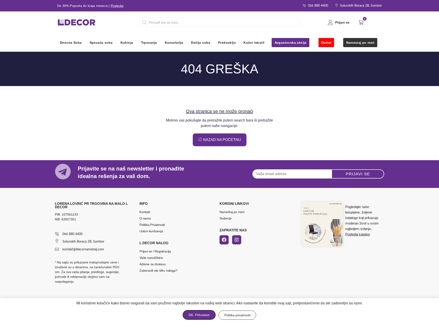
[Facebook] (224, 239)
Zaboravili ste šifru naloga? (158, 270)
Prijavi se (342, 22)
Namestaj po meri (360, 42)
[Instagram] (236, 239)
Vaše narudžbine (151, 258)
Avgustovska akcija (291, 42)
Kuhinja (126, 42)
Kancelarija (174, 42)
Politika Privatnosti (152, 225)
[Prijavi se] (330, 22)
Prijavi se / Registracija (155, 251)
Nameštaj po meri (232, 212)
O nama (145, 218)
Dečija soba (200, 42)
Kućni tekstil (254, 42)
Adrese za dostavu (152, 264)
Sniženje (225, 218)
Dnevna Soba (71, 42)
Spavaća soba (101, 42)
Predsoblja (227, 42)
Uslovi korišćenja (151, 231)
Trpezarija (149, 42)
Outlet (326, 42)
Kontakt (144, 212)
